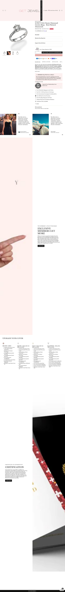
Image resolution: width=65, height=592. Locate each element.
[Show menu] (3, 10)
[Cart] (62, 10)
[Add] (61, 87)
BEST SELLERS (38, 21)
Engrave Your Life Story (40, 43)
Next (63, 124)
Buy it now (48, 55)
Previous (3, 36)
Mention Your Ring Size (40, 38)
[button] (32, 591)
